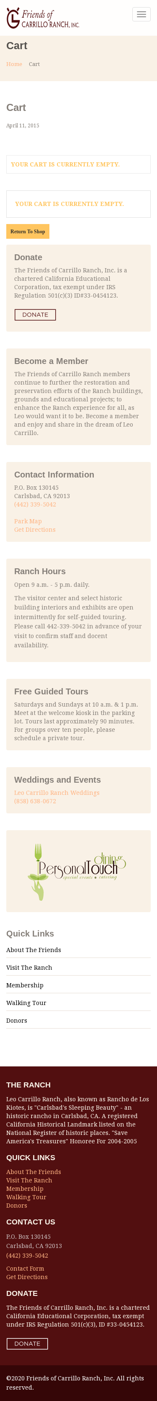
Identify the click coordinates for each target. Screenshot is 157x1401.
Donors (16, 1020)
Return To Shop (27, 232)
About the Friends (33, 950)
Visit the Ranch (29, 967)
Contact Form (25, 1268)
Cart (16, 107)
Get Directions (35, 529)
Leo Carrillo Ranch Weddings (57, 792)
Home (14, 64)
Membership (25, 985)
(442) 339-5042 (35, 504)
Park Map (28, 521)
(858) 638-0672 (35, 801)
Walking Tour (26, 1003)
